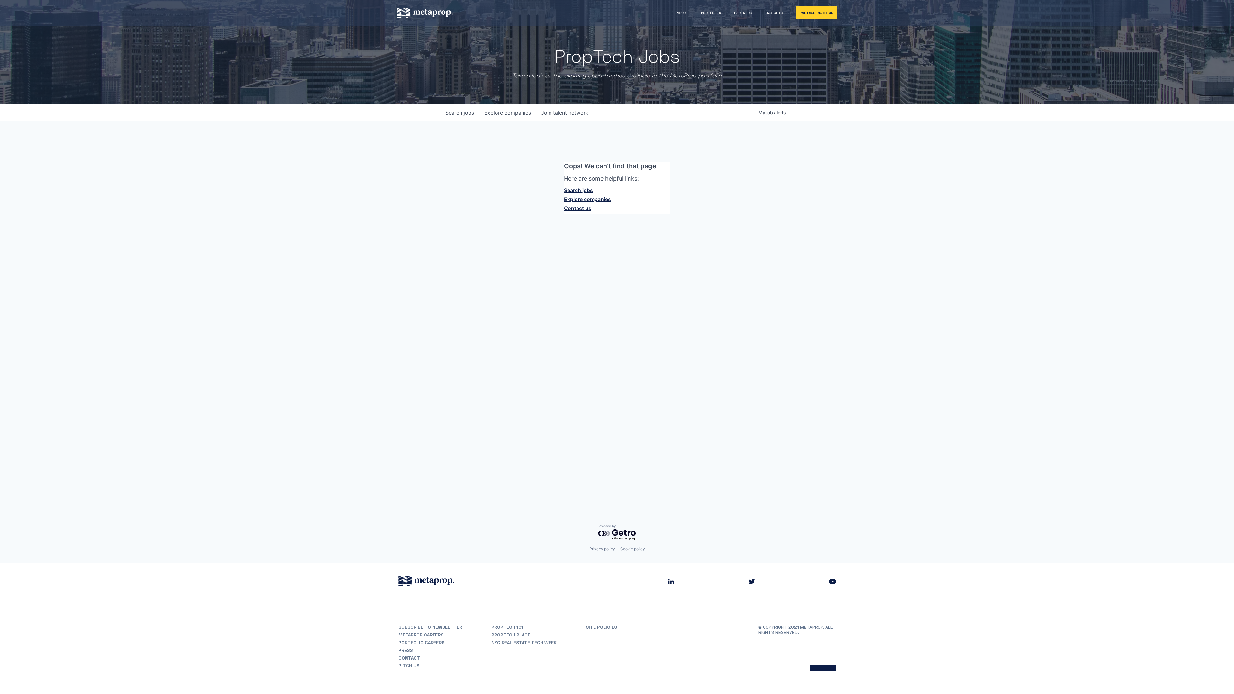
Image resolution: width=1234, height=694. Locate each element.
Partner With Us (816, 12)
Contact (409, 658)
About (682, 12)
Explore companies (587, 199)
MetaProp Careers (420, 634)
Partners (743, 12)
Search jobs (578, 190)
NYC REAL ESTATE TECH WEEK (524, 642)
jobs (459, 113)
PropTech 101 (507, 627)
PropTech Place (510, 634)
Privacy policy (602, 549)
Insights (774, 12)
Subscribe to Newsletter (430, 627)
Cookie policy (632, 549)
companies (507, 113)
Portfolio (711, 12)
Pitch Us (408, 665)
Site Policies (601, 627)
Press (405, 650)
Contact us (577, 208)
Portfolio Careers (421, 642)
